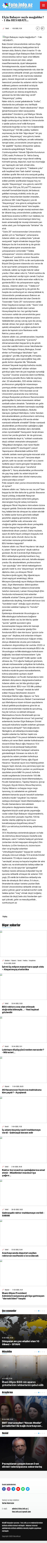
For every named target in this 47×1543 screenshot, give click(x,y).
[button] (35, 1310)
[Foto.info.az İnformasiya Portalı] (17, 5)
